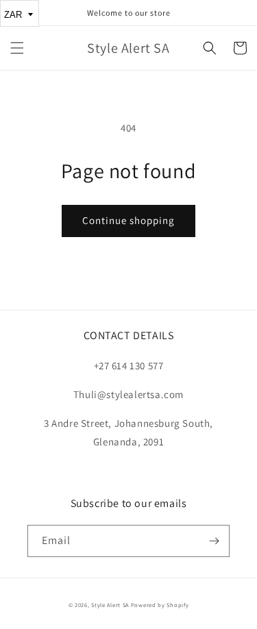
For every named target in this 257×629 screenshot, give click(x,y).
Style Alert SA (110, 604)
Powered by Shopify (160, 604)
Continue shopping (128, 220)
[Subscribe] (214, 541)
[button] (17, 48)
